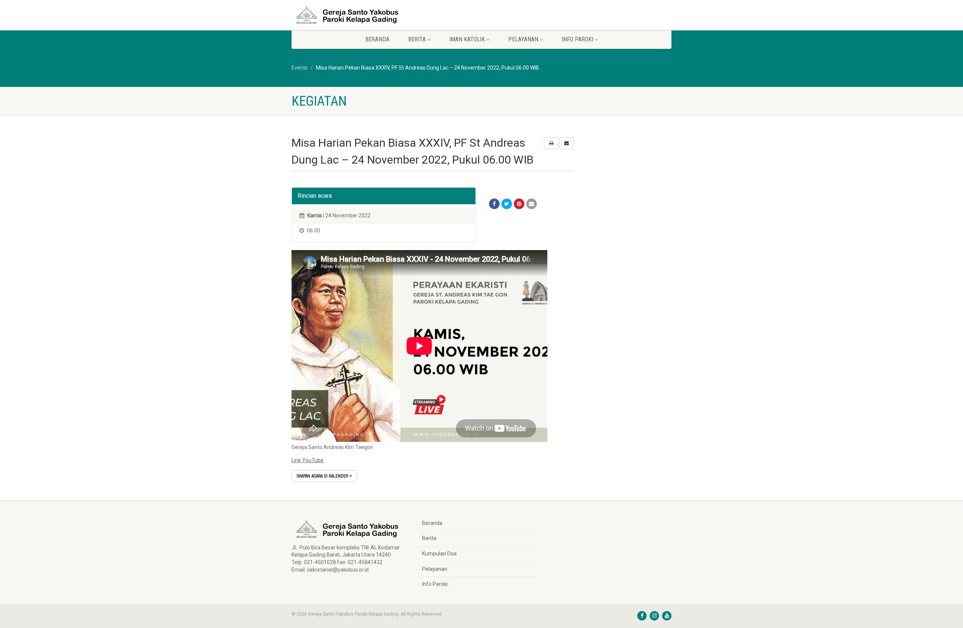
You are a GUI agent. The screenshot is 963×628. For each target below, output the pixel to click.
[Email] (531, 204)
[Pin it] (519, 204)
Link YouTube (308, 460)
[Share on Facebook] (494, 204)
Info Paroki (435, 584)
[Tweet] (506, 204)
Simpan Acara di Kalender (322, 476)
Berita (429, 538)
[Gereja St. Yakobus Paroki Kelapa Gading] (351, 15)
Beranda (377, 39)
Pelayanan (434, 569)
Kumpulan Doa (439, 554)
